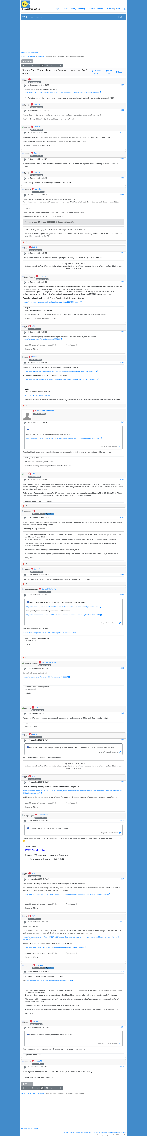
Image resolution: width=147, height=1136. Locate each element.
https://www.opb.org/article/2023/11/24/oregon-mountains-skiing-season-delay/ (53, 947)
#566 (122, 668)
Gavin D (37, 104)
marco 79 (38, 1061)
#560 (122, 362)
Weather (41, 57)
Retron (35, 1021)
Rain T (118, 9)
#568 (122, 740)
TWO (24, 17)
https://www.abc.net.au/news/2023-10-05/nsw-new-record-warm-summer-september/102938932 (60, 379)
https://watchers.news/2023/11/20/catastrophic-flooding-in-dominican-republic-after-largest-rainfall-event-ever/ (65, 894)
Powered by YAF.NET (83, 1132)
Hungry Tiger (43, 815)
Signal (58, 9)
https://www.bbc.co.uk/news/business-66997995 (41, 339)
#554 (122, 159)
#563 (122, 517)
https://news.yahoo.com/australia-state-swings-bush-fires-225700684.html (51, 302)
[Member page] (125, 9)
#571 (122, 879)
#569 (122, 782)
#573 (122, 971)
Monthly (81, 9)
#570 (122, 820)
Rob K (34, 247)
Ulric (33, 79)
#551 (122, 85)
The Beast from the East (45, 411)
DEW (33, 326)
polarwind (39, 511)
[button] (32, 17)
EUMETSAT (110, 9)
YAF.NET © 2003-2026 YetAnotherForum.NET (109, 1132)
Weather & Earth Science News (36, 395)
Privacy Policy (69, 1132)
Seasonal (91, 9)
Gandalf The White (49, 589)
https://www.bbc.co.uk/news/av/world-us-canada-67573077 (49, 980)
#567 (122, 713)
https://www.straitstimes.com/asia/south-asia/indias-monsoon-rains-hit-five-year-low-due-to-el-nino (61, 92)
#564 (122, 574)
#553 (122, 132)
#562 (122, 479)
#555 (122, 178)
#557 (122, 253)
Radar (66, 9)
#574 (122, 1027)
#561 (122, 422)
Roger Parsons (44, 276)
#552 (122, 110)
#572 (122, 922)
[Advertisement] (73, 36)
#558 (122, 282)
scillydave (38, 189)
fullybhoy (38, 707)
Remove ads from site (29, 53)
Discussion (31, 57)
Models (100, 9)
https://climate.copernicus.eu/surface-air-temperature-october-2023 (49, 632)
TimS (33, 474)
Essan (34, 357)
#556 (122, 194)
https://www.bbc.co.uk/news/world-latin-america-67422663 (45, 677)
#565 (122, 595)
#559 (122, 332)
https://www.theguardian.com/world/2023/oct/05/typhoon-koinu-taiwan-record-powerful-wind (59, 371)
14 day (73, 9)
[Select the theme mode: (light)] (122, 17)
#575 (122, 1067)
